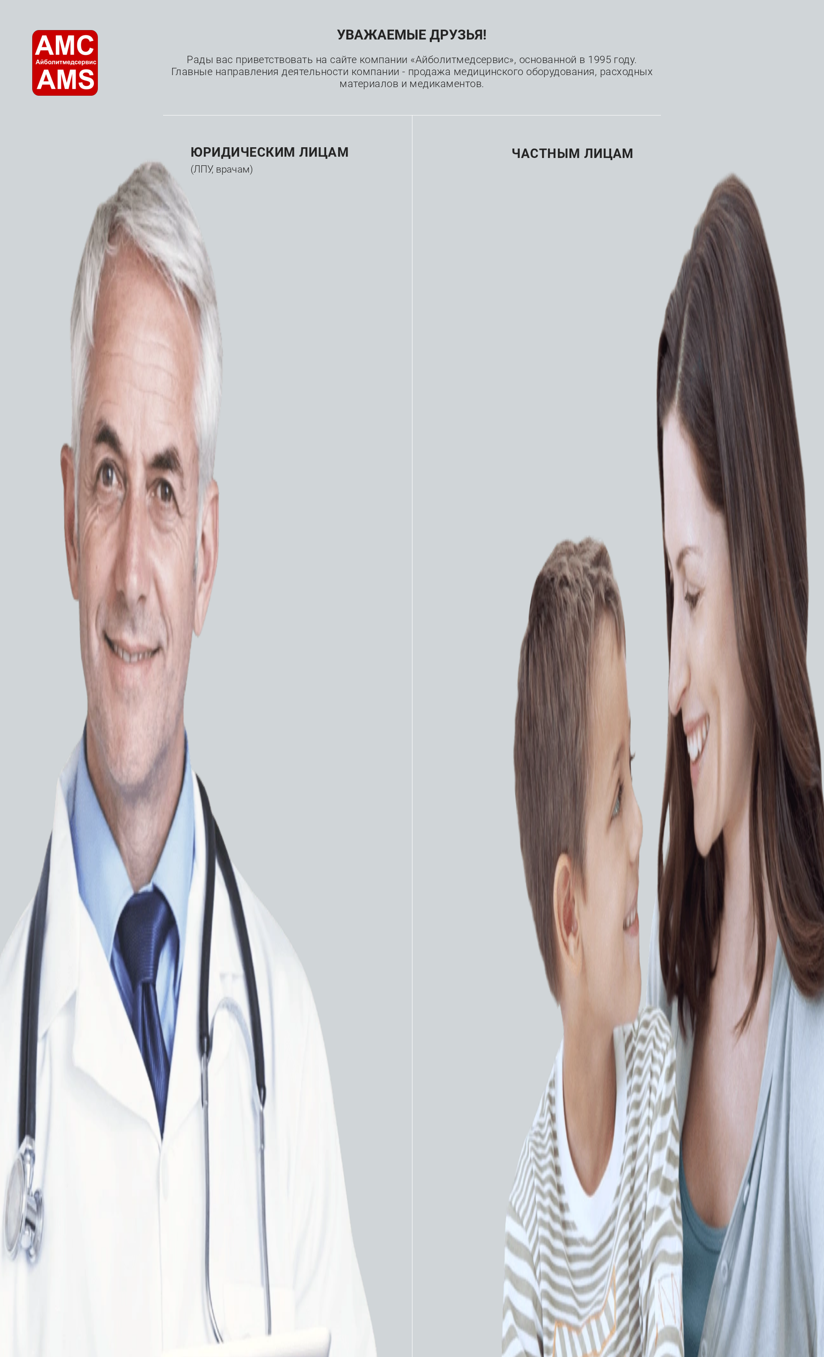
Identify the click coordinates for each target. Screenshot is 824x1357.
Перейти (228, 208)
